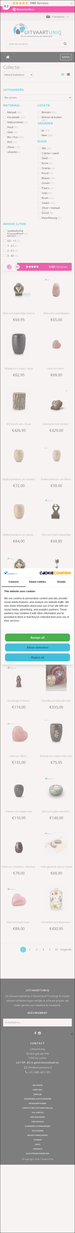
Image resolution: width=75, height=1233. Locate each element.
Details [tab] (61, 581)
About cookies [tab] (37, 581)
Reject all (37, 657)
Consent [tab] (14, 581)
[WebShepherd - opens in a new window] (55, 573)
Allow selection (38, 647)
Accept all (37, 637)
